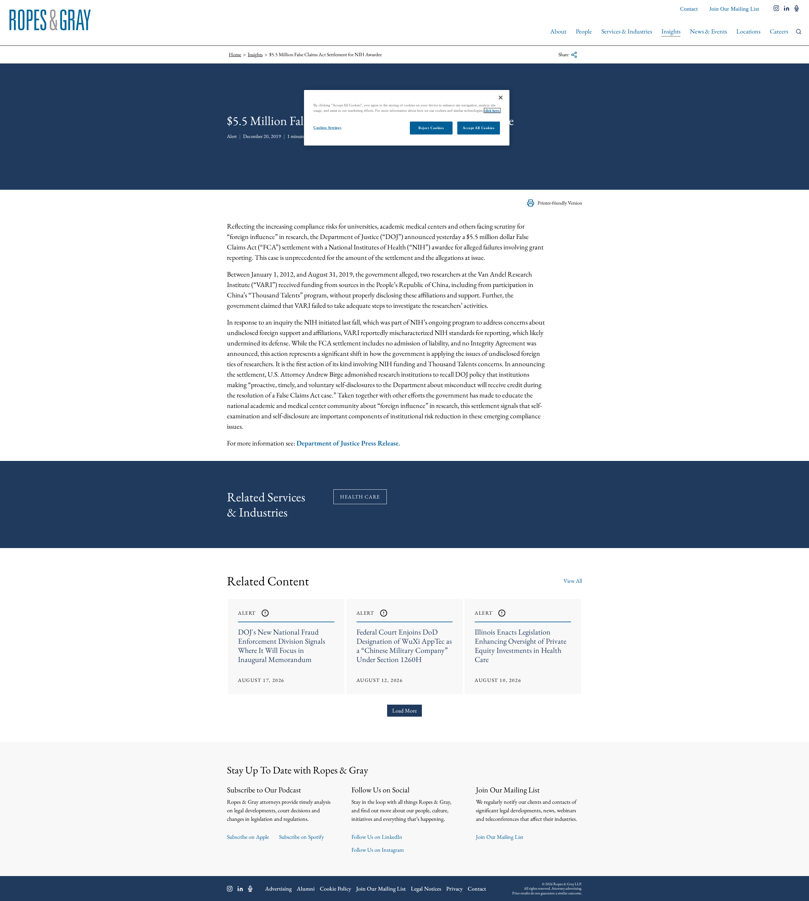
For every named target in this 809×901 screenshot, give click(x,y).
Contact (689, 9)
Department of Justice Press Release (347, 443)
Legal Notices (426, 888)
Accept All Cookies (478, 128)
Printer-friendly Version (560, 203)
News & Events (708, 31)
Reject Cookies (431, 128)
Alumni (306, 888)
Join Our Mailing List (734, 9)
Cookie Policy (335, 888)
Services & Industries (626, 31)
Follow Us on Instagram (377, 849)
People (584, 31)
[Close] (501, 97)
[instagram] (776, 9)
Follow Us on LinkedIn (376, 836)
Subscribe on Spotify (301, 836)
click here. (492, 110)
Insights (670, 31)
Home (235, 54)
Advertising (278, 888)
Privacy (454, 888)
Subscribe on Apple (248, 836)
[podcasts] (796, 9)
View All (572, 580)
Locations (748, 31)
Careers (779, 31)
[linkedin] (787, 9)
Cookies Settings (327, 127)
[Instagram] (229, 888)
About (558, 31)
